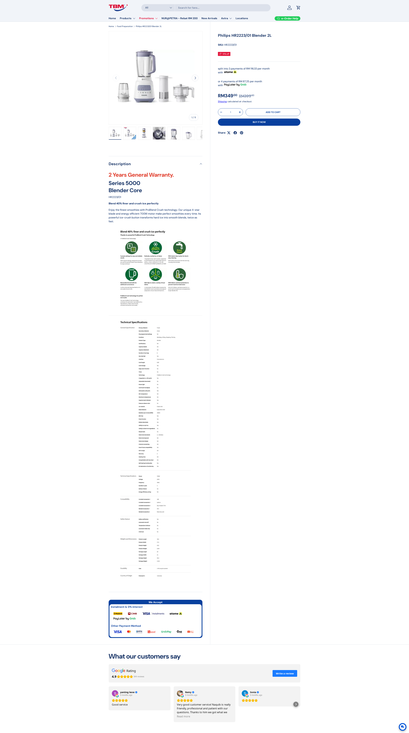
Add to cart (273, 112)
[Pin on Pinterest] (241, 133)
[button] (295, 704)
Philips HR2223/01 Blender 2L (149, 26)
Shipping (222, 101)
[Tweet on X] (229, 133)
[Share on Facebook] (235, 133)
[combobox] (206, 7)
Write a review (285, 673)
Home (112, 18)
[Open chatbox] (402, 727)
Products (125, 18)
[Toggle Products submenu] (134, 18)
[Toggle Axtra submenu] (230, 18)
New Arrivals (209, 18)
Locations (242, 18)
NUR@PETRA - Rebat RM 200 (180, 18)
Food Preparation (125, 26)
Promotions (146, 18)
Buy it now (259, 122)
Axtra (224, 18)
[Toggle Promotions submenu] (156, 18)
